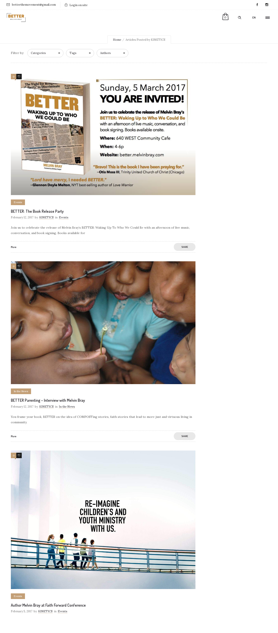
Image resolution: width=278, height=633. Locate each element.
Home (117, 40)
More (13, 247)
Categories (38, 53)
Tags (73, 53)
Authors (105, 53)
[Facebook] (257, 5)
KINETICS (46, 217)
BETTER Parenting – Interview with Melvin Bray (48, 400)
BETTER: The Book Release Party (37, 211)
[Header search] (239, 17)
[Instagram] (266, 5)
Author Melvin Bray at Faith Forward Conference (48, 605)
